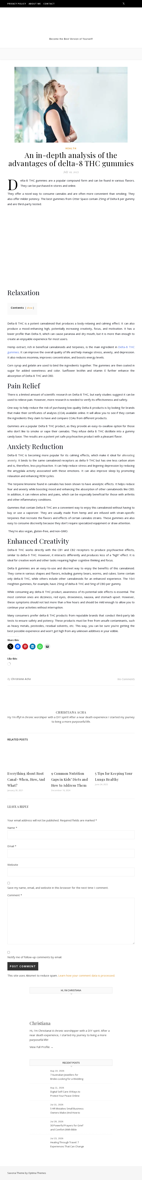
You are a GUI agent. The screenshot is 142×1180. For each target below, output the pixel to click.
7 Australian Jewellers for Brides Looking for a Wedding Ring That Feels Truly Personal (67, 1077)
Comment (14, 895)
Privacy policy (16, 3)
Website (12, 864)
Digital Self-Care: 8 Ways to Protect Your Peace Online (65, 1093)
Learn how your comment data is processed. (86, 975)
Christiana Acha (21, 679)
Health (71, 148)
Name (12, 828)
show (29, 307)
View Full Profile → (41, 1047)
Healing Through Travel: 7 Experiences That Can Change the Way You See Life (67, 1145)
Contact (49, 3)
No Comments (126, 679)
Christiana (40, 1023)
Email (11, 846)
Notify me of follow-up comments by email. (34, 957)
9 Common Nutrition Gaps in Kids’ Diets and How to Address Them (69, 779)
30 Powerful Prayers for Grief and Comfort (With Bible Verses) (66, 1128)
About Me (35, 3)
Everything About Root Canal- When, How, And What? (26, 779)
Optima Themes (37, 1173)
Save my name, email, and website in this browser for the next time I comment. (57, 888)
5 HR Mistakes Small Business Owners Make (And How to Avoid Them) (67, 1111)
